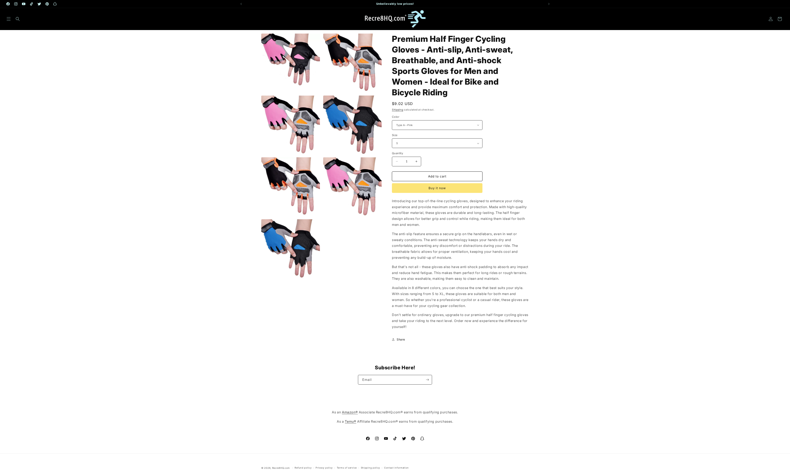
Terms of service (347, 467)
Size (395, 135)
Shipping (397, 109)
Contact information (396, 467)
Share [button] (401, 339)
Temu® (350, 421)
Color (395, 116)
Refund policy (303, 467)
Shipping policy (370, 467)
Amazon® (350, 412)
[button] (8, 18)
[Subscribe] (427, 380)
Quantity (397, 153)
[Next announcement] (548, 4)
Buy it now (437, 188)
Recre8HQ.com (281, 468)
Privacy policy (324, 467)
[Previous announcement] (241, 4)
